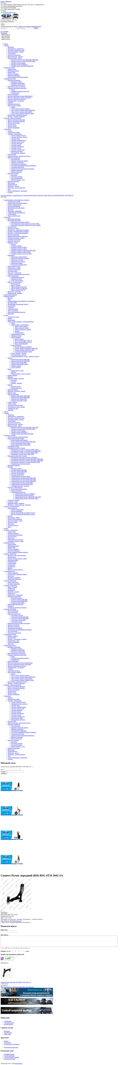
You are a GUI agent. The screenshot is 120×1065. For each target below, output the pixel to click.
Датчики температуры (18, 150)
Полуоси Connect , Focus (15, 520)
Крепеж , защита (13, 636)
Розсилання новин (9, 1059)
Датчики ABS (12, 154)
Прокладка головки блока (19, 257)
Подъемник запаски (14, 465)
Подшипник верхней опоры (16, 208)
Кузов (6, 315)
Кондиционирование (10, 294)
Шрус (9, 527)
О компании (8, 1021)
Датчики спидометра (17, 146)
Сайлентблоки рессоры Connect (20, 476)
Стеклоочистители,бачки (15, 405)
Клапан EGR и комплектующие (17, 574)
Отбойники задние (13, 446)
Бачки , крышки (12, 587)
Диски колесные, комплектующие (18, 437)
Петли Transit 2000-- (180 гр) (23, 340)
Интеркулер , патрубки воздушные (18, 230)
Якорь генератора (16, 172)
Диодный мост (15, 159)
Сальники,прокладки (17, 167)
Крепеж (10, 516)
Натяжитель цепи (16, 279)
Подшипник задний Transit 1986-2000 (22, 454)
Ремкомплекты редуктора (15, 539)
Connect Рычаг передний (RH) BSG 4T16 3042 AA (58, 195)
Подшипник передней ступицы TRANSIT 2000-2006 (27, 460)
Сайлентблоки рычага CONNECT (25, 494)
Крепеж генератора (13, 181)
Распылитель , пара (13, 640)
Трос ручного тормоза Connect (20, 108)
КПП (9, 299)
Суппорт (10, 102)
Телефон (4, 771)
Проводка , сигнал (13, 186)
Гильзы (13, 244)
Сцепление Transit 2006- (18, 620)
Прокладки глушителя (14, 579)
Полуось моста (12, 536)
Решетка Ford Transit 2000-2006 (20, 397)
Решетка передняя (13, 394)
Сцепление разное (16, 622)
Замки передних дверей (22, 328)
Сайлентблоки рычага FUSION (24, 495)
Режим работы (8, 1024)
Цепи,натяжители (13, 276)
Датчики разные (16, 145)
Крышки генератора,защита (19, 161)
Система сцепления (10, 609)
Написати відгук (38, 919)
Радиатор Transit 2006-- (18, 603)
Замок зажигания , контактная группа (19, 156)
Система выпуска (9, 571)
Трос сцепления (12, 631)
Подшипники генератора (18, 164)
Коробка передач (9, 296)
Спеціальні (7, 1042)
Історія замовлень (9, 1055)
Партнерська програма (11, 1047)
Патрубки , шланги (13, 591)
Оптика (6, 45)
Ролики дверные (16, 345)
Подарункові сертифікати (12, 1044)
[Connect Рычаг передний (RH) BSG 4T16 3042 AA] (16, 909)
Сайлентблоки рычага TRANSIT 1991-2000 (28, 497)
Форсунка (11, 644)
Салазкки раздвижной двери (23, 351)
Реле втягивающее (16, 178)
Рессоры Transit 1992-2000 (19, 470)
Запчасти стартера (13, 173)
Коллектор (11, 576)
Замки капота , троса (17, 370)
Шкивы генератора (17, 170)
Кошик (3, 1)
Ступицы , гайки (13, 501)
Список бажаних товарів (11, 1057)
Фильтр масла (12, 124)
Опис (2, 921)
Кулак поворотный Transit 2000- (20, 443)
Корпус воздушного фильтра (16, 119)
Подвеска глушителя (14, 577)
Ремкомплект (15, 93)
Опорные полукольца (14, 239)
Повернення (8, 1032)
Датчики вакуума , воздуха (19, 137)
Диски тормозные (13, 94)
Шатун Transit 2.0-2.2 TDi (18, 287)
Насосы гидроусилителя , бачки (17, 558)
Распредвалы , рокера (14, 268)
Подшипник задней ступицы (16, 448)
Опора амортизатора (14, 206)
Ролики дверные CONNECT (23, 347)
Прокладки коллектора (18, 261)
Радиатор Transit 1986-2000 (19, 599)
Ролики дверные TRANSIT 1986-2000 (26, 348)
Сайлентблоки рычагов (18, 492)
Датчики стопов (16, 148)
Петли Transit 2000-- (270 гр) (23, 342)
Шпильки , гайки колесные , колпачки (19, 505)
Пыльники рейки (13, 560)
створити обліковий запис (33, 26)
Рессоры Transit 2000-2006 (19, 471)
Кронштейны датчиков (18, 153)
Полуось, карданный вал (11, 506)
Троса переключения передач (16, 312)
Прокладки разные (16, 263)
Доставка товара (9, 1022)
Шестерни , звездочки (14, 291)
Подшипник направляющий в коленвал (20, 629)
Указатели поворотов (14, 55)
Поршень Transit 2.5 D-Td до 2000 (21, 253)
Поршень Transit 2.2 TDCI (19, 249)
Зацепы (17, 331)
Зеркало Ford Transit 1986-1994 (20, 359)
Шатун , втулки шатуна (15, 282)
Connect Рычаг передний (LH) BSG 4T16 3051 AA (16, 982)
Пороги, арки (12, 392)
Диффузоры (11, 588)
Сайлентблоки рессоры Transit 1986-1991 (23, 478)
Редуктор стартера (16, 176)
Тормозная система (10, 78)
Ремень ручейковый (14, 75)
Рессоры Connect (16, 468)
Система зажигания (10, 580)
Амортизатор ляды (13, 317)
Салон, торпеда (12, 402)
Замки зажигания (13, 582)
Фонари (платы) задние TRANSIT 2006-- (23, 61)
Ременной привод (9, 67)
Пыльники (11, 524)
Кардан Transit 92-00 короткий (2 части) (23, 514)
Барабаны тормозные (14, 80)
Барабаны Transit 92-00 (18, 85)
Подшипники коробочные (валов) (18, 304)
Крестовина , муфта (14, 517)
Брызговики (11, 320)
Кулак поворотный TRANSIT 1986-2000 (23, 441)
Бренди (6, 1041)
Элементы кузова (13, 408)
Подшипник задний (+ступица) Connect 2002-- (25, 449)
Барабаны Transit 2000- (18, 83)
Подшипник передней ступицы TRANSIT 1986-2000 (27, 459)
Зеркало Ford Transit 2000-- (19, 362)
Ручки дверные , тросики (18, 353)
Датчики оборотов (16, 143)
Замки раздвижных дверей (23, 329)
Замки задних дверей (21, 326)
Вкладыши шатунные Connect (20, 222)
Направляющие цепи (17, 277)
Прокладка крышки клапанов (20, 258)
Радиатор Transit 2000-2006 (19, 601)
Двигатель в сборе (13, 228)
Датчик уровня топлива (18, 135)
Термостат (11, 606)
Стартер (10, 192)
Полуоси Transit (12, 522)
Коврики (10, 377)
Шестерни (11, 313)
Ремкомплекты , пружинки (16, 101)
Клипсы (13, 381)
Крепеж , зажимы (16, 383)
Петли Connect (19, 339)
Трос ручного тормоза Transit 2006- (21, 112)
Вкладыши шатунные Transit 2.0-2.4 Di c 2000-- (25, 223)
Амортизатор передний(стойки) (17, 203)
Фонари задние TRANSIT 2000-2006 (22, 66)
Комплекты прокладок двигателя (18, 236)
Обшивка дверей (16, 336)
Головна (3, 195)
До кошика (4, 985)
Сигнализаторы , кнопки (18, 355)
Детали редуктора (13, 533)
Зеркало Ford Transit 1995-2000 (20, 361)
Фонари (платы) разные (18, 63)
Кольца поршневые (13, 234)
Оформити (8, 1)
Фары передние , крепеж (15, 56)
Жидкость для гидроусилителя (17, 555)
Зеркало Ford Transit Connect (19, 364)
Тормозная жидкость (14, 104)
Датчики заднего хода (17, 142)
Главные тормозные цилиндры (17, 88)
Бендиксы (14, 175)
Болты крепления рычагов (19, 489)
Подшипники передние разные (20, 464)
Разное (13, 107)
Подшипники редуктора (15, 535)
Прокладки (11, 255)
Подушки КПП (12, 302)
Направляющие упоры (18, 334)
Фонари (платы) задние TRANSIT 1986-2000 (24, 59)
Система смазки (12, 271)
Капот (9, 369)
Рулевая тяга (11, 565)
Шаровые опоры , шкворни (16, 503)
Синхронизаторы (13, 309)
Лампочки (11, 47)
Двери (13, 323)
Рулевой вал (11, 566)
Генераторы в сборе (14, 132)
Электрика (7, 129)
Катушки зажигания (14, 584)
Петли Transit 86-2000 (21, 343)
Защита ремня (12, 69)
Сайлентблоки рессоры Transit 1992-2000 (23, 479)
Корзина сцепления (13, 625)
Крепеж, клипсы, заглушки (16, 378)
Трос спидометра (13, 310)
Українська (5, 12)
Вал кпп (10, 298)
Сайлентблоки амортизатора (16, 212)
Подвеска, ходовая (11, 195)
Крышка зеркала (16, 366)
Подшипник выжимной (15, 628)
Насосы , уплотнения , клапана (17, 639)
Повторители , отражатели (16, 48)
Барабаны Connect (16, 82)
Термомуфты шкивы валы (15, 604)
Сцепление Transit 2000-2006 (19, 618)
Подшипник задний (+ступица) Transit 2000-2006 (26, 451)
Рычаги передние (37, 195)
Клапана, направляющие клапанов (18, 231)
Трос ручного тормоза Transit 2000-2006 (23, 110)
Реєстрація (4, 33)
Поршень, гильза (13, 242)
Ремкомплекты (12, 561)
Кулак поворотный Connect (19, 440)
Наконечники (12, 557)
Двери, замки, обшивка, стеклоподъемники (21, 321)
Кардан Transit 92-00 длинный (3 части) (23, 512)
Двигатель (7, 217)
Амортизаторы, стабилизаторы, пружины (16, 200)
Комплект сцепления (14, 614)
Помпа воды (11, 593)
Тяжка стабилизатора (14, 216)
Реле (9, 189)
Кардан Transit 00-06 (17, 509)
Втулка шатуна (15, 283)
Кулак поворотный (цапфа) (16, 438)
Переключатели (12, 184)
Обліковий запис (9, 1054)
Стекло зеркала (15, 367)
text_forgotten (4, 31)
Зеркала (10, 358)
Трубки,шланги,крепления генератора (22, 168)
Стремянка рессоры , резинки (20, 486)
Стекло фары (12, 53)
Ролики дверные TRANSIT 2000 (24, 350)
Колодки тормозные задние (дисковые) (19, 97)
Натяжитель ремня (13, 71)
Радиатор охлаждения (14, 596)
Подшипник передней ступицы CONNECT (24, 457)
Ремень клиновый (13, 74)
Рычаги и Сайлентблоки (24, 195)
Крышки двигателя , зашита (16, 238)
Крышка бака (12, 637)
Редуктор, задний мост (11, 530)
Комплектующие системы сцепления (19, 623)
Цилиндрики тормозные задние (17, 115)
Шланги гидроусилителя (15, 569)
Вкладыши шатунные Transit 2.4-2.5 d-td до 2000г (26, 225)
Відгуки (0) (7, 921)
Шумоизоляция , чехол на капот (20, 373)
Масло (6, 44)
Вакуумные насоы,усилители (16, 86)
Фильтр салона (12, 126)
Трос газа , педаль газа (14, 272)
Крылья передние (16, 388)
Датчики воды (15, 138)
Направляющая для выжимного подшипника (21, 301)
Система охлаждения (10, 585)
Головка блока (12, 227)
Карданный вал (12, 508)
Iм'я (2, 769)
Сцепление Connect (17, 615)
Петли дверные (15, 337)
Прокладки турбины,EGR (19, 264)
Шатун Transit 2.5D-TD (18, 290)
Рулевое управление (10, 554)
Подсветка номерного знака (16, 50)
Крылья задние (15, 386)
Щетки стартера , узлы (18, 180)
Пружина (10, 209)
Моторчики (11, 183)
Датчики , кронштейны (15, 134)
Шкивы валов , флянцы (15, 293)
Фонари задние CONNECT (19, 64)
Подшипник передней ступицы (17, 456)
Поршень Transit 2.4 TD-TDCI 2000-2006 (23, 250)
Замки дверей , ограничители (20, 325)
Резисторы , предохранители (16, 187)
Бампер (10, 318)
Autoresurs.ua (18, 1063)
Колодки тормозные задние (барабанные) (20, 96)
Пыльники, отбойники (14, 211)
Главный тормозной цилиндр (20, 91)
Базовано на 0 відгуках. (24, 919)
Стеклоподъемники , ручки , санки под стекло (25, 356)
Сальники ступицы (13, 500)
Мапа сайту (7, 1034)
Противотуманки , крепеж (16, 52)
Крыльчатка (11, 590)
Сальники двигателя (14, 269)
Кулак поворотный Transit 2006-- (21, 445)
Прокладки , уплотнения (15, 595)
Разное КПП (11, 306)
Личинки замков (13, 389)
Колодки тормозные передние (17, 99)
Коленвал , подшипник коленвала (18, 233)
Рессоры (10, 467)
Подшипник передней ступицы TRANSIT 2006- (25, 462)
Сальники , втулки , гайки (15, 541)
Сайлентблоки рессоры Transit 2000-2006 (23, 481)
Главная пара (12, 531)
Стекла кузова (12, 403)
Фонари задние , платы (15, 58)
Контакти (7, 1031)
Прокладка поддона (17, 260)
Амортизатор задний (14, 201)
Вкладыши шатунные (14, 220)
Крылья (10, 385)
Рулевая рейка (12, 563)
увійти (21, 26)
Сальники (11, 307)
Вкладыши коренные (14, 219)
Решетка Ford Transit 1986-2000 (20, 396)
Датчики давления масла (18, 140)
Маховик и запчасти (14, 626)
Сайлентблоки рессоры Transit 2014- (22, 484)
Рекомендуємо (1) (16, 921)
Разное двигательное (14, 266)
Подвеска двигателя (14, 241)
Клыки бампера (12, 375)
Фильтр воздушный (14, 123)
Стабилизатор (12, 214)
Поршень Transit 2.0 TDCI (19, 247)
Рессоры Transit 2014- (17, 475)
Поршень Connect (16, 246)
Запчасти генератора (14, 157)
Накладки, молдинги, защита (16, 391)
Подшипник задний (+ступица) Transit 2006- (24, 452)
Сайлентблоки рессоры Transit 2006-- (22, 482)
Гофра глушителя (13, 573)
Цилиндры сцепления (14, 633)
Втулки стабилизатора (14, 204)
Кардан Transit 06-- (16, 511)
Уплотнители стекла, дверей (16, 407)
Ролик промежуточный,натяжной (18, 77)
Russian (13, 12)
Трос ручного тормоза (14, 105)
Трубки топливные (13, 642)
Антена (10, 131)
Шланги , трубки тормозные (16, 116)
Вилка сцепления (13, 610)
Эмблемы (10, 410)
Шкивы (10, 568)
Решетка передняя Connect (19, 400)
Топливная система (10, 634)
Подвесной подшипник (15, 519)
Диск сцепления (12, 612)
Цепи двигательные (17, 280)
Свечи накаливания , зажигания (17, 191)
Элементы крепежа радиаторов (17, 607)
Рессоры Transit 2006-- (17, 473)
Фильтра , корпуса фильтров (12, 118)
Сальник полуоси (13, 525)
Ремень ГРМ (11, 72)
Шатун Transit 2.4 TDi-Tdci (19, 288)
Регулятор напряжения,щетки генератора (23, 165)
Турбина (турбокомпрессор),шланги (18, 274)
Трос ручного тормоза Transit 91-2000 (22, 113)
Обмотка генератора (17, 162)
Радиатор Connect (16, 598)
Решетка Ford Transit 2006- (19, 399)
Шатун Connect (15, 285)
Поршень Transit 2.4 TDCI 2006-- (21, 252)
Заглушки (14, 380)
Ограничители (19, 332)
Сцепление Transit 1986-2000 (19, 617)
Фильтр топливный (13, 127)
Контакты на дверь (17, 151)
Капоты (13, 372)
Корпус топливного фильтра (16, 121)
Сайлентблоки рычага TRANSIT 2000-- (26, 498)
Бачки (13, 89)
